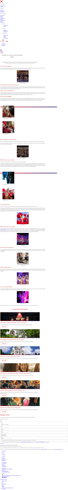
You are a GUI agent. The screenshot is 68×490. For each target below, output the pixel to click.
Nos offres (3, 457)
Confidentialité (4, 483)
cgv (2, 481)
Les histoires (4, 465)
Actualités (1, 19)
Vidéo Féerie (4, 451)
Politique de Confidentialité (40, 442)
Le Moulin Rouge (4, 462)
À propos (3, 473)
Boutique (1, 21)
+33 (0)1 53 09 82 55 (44, 449)
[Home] (3, 42)
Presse (3, 486)
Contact (3, 470)
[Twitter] (5, 477)
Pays (1, 437)
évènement (3, 460)
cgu (2, 482)
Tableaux (3, 452)
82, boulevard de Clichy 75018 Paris (7, 469)
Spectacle (3, 458)
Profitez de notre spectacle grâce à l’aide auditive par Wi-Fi (11, 475)
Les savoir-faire (2, 15)
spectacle (1, 10)
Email (2, 431)
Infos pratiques (2, 20)
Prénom (2, 429)
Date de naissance (3, 434)
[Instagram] (3, 477)
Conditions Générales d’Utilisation (26, 442)
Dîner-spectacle (2, 11)
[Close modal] (1, 420)
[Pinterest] (4, 477)
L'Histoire (1, 16)
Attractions (3, 454)
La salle (1, 17)
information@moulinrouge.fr (6, 471)
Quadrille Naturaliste (3, 229)
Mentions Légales (4, 480)
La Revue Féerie (2, 5)
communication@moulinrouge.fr (58, 449)
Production (3, 456)
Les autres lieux (2, 18)
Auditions (1, 6)
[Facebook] (2, 477)
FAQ (2, 484)
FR (1, 49)
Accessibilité (4, 488)
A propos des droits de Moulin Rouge (7, 487)
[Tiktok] (6, 477)
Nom (1, 426)
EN (2, 50)
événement (5, 31)
